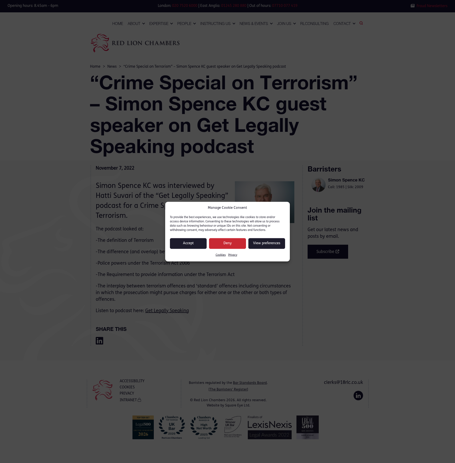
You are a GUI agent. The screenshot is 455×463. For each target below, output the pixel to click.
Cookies (221, 254)
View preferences (266, 243)
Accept (188, 243)
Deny (227, 243)
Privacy (232, 254)
